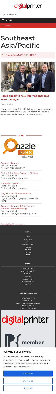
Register (12, 14)
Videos (28, 247)
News (28, 237)
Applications (28, 269)
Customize (28, 381)
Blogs (28, 242)
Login (3, 14)
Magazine (28, 239)
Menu (9, 20)
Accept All (28, 373)
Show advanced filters (19, 55)
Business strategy (28, 271)
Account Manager (10, 163)
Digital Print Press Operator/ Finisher (19, 173)
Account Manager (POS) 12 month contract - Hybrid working (18, 207)
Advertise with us (28, 298)
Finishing (28, 274)
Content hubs (28, 244)
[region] (28, 370)
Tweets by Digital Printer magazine (13, 224)
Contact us (28, 301)
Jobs (21, 135)
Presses (28, 276)
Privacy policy (28, 306)
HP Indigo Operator (11, 183)
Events (28, 252)
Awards (28, 250)
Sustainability (28, 282)
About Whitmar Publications (28, 303)
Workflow (28, 284)
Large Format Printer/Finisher (16, 193)
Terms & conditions (28, 308)
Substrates (27, 279)
